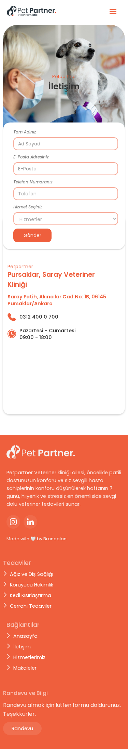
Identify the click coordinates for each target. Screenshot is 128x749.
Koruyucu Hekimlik (31, 584)
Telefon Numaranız (33, 182)
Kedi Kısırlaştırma (30, 595)
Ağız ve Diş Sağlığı (31, 574)
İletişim (22, 646)
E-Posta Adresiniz (31, 157)
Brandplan (55, 539)
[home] (35, 11)
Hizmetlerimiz (29, 657)
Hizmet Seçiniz (27, 207)
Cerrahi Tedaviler (31, 606)
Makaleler (25, 667)
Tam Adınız (24, 132)
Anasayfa (25, 636)
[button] (113, 11)
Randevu (22, 728)
